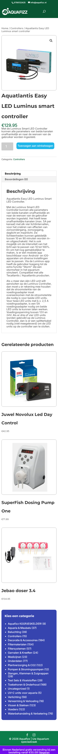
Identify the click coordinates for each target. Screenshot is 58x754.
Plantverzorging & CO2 (22, 665)
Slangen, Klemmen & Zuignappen (28, 673)
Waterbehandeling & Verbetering (27, 713)
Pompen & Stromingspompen (26, 669)
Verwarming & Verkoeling (23, 701)
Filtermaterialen (17, 644)
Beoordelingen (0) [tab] (16, 179)
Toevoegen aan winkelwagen (35, 145)
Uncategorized (17, 688)
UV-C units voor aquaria (22, 692)
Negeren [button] (44, 752)
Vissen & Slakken (18, 705)
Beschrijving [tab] (13, 173)
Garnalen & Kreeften (20, 652)
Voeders (13, 709)
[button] (51, 41)
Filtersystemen (17, 648)
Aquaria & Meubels (19, 627)
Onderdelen (15, 661)
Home (4, 28)
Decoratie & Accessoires (23, 640)
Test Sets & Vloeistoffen (22, 680)
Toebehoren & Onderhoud (24, 684)
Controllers (16, 28)
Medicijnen (14, 656)
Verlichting (14, 697)
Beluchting (14, 632)
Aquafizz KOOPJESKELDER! (25, 623)
